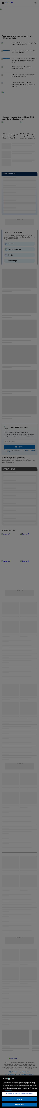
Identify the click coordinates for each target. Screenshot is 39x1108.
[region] (19, 1091)
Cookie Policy (8, 1090)
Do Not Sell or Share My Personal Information (19, 1093)
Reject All (19, 1099)
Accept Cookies (19, 1104)
